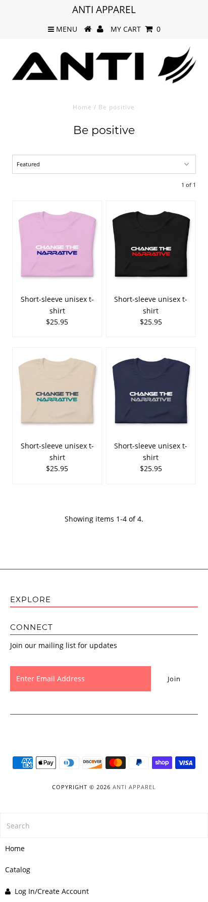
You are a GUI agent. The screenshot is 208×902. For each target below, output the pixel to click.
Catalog (17, 869)
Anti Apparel (134, 787)
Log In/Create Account (52, 891)
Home (82, 107)
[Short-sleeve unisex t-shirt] (57, 245)
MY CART (136, 29)
